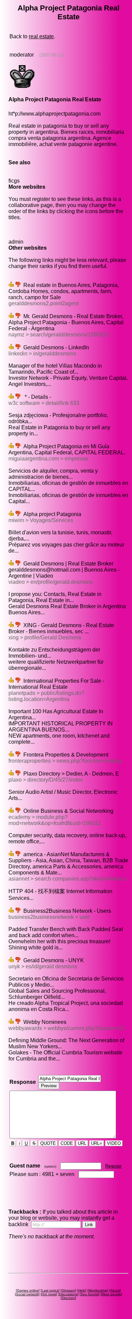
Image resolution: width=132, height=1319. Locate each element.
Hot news (49, 1294)
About (115, 1290)
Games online (28, 1290)
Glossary (68, 1290)
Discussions (68, 1294)
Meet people (111, 1294)
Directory (68, 1298)
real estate (41, 36)
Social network (27, 1294)
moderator (21, 55)
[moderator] (22, 87)
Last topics (50, 1290)
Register (113, 1166)
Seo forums (89, 1294)
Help (81, 1290)
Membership (97, 1290)
